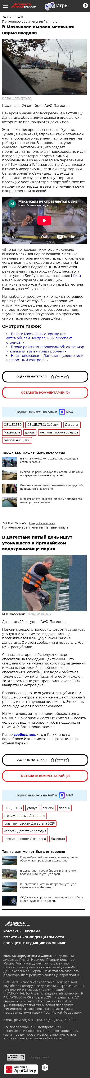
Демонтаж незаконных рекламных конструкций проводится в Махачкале (51, 487)
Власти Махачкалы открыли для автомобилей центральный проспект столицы (39, 338)
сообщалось (25, 735)
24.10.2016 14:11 (12, 17)
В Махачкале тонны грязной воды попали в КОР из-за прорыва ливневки (51, 500)
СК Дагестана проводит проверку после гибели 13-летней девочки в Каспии (51, 899)
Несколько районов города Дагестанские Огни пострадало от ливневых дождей (51, 473)
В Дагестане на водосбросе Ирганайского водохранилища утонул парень (48, 872)
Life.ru (76, 276)
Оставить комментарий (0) (45, 392)
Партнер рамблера (39, 1057)
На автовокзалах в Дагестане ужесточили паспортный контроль (45, 358)
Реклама (32, 931)
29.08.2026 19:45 (14, 523)
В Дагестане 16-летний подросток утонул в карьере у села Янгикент (48, 885)
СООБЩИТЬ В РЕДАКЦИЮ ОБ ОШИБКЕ (34, 943)
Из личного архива (16, 98)
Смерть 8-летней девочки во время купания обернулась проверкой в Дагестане (49, 859)
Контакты (12, 931)
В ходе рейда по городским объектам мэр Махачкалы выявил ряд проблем (45, 349)
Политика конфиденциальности (33, 937)
